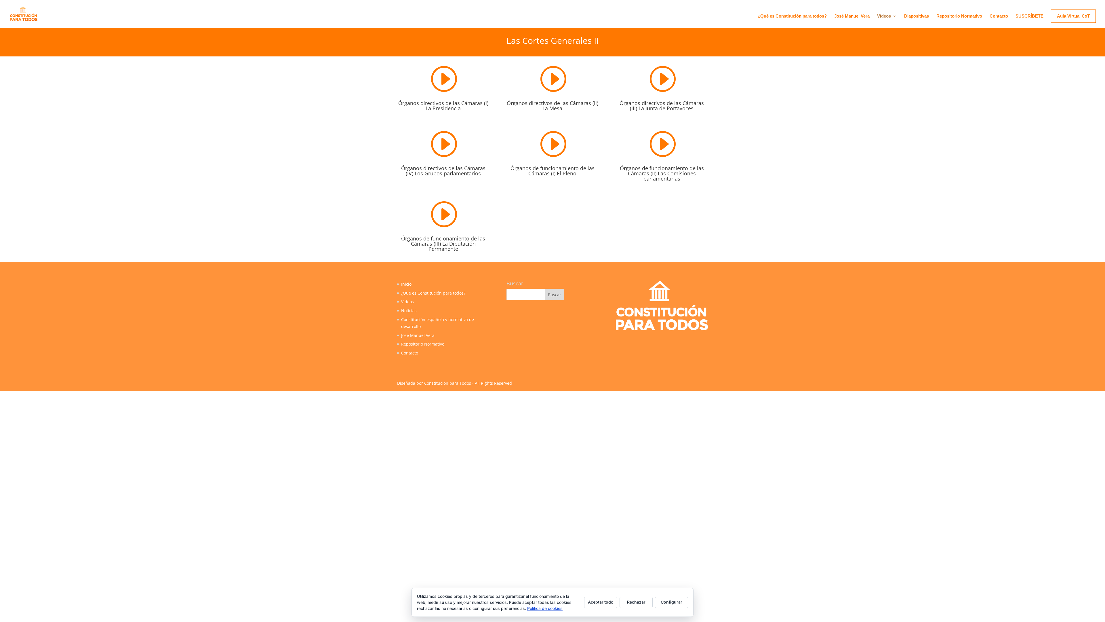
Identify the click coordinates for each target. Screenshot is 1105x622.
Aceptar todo (601, 602)
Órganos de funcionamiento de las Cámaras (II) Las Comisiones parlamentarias (662, 173)
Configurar (671, 602)
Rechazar (636, 602)
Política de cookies (545, 608)
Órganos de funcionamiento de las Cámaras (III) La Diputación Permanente (443, 243)
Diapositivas (916, 16)
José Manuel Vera (852, 16)
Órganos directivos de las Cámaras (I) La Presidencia (443, 106)
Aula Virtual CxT (1073, 16)
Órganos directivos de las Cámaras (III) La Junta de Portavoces (662, 106)
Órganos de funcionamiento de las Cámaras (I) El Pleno (552, 171)
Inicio (406, 284)
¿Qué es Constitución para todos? (792, 16)
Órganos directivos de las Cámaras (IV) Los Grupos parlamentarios (443, 171)
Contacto (999, 16)
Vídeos (884, 16)
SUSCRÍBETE (1029, 16)
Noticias (409, 310)
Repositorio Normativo (959, 16)
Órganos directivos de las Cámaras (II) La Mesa (552, 106)
